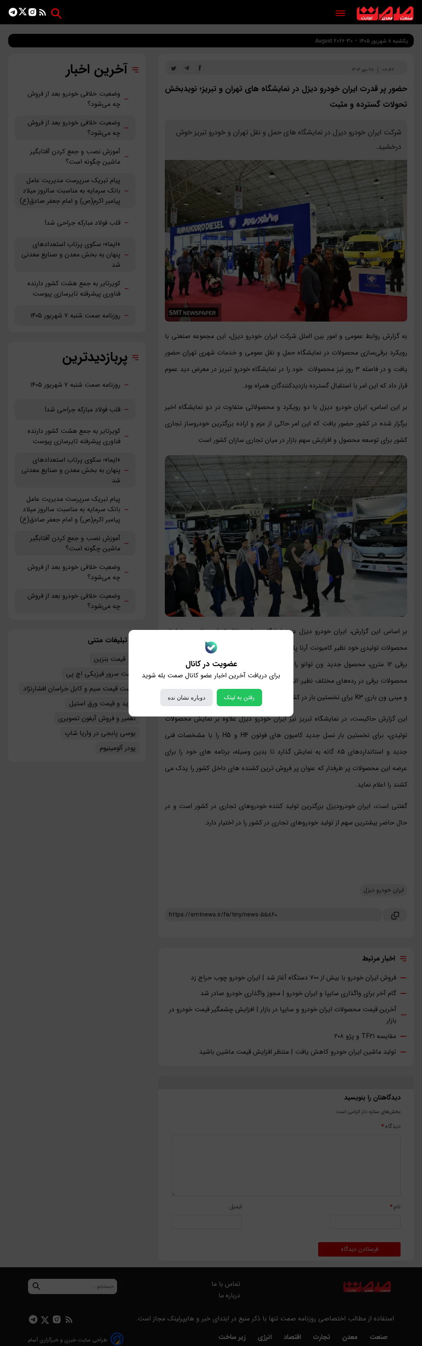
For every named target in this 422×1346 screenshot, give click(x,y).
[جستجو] (56, 13)
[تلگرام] (13, 14)
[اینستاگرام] (32, 14)
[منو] (340, 14)
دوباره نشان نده (186, 697)
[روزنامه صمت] (385, 13)
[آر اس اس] (43, 14)
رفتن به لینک (239, 697)
